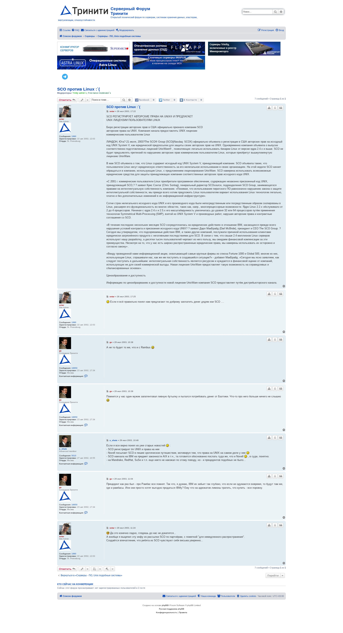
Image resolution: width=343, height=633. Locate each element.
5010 (73, 455)
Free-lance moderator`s (99, 93)
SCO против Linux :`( (78, 89)
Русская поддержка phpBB (171, 609)
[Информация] (274, 107)
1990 (73, 136)
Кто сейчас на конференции (75, 584)
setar (61, 119)
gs (60, 351)
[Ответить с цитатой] (280, 107)
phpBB (165, 605)
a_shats (63, 449)
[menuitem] (75, 30)
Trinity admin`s (79, 93)
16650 (74, 368)
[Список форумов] (84, 9)
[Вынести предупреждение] (269, 107)
